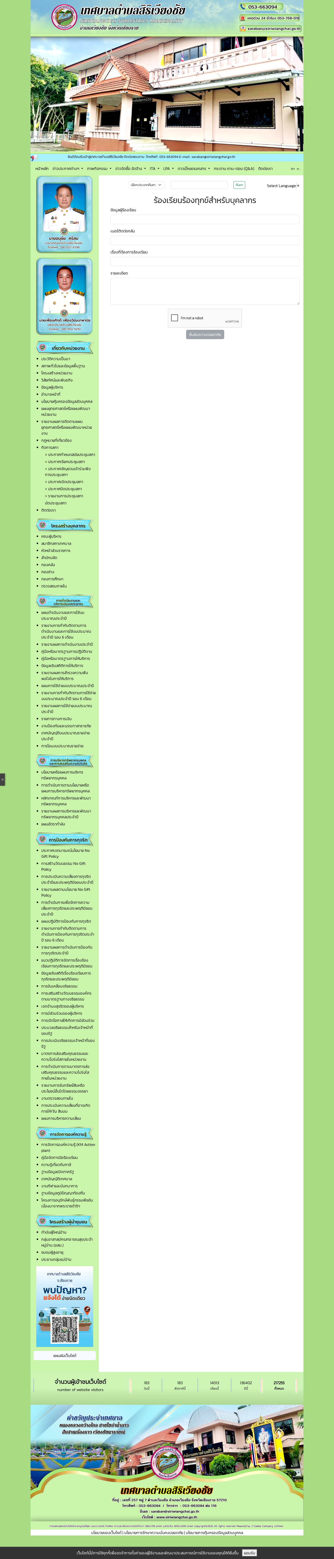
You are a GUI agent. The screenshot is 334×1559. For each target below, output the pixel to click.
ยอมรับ (249, 1553)
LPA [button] (167, 15)
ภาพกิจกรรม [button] (98, 15)
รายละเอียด (119, 119)
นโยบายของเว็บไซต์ (106, 1379)
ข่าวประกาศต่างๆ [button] (66, 15)
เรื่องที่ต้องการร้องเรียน (129, 98)
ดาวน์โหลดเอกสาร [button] (192, 15)
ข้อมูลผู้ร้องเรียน (123, 56)
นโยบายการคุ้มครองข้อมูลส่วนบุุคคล (214, 1379)
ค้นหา (239, 31)
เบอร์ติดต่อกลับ (123, 77)
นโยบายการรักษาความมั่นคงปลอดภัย (153, 1379)
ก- (298, 15)
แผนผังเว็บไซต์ (64, 1202)
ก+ (293, 15)
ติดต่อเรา (265, 15)
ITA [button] (153, 15)
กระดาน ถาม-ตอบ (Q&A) (234, 15)
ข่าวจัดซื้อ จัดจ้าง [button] (129, 15)
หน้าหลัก (42, 15)
